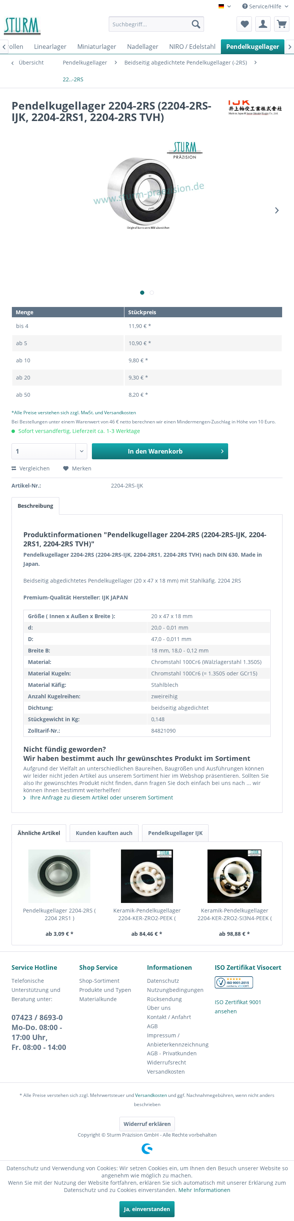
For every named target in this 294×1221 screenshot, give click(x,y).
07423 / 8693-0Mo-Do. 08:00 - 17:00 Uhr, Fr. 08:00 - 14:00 (38, 1032)
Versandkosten (166, 1071)
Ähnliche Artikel (39, 833)
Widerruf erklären (147, 1123)
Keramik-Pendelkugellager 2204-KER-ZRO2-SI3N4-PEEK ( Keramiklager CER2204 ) (235, 914)
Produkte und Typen (105, 989)
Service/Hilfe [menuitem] (265, 6)
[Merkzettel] (244, 24)
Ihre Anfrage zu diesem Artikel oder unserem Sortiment (101, 797)
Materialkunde (98, 999)
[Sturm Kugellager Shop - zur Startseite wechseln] (22, 26)
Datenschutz (163, 980)
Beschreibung (35, 505)
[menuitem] (156, 24)
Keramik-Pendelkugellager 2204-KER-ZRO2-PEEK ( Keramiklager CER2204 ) (147, 914)
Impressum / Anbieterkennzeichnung (178, 1040)
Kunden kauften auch (104, 833)
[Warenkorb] (281, 24)
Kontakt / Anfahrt (169, 1017)
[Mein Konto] (263, 24)
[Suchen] (196, 24)
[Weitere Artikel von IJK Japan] (255, 113)
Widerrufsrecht (166, 1062)
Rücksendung (164, 999)
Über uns (159, 1007)
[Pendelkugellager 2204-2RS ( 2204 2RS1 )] (60, 876)
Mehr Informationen (204, 1190)
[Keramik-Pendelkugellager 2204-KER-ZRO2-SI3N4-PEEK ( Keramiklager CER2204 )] (234, 876)
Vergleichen (34, 468)
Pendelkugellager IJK (175, 833)
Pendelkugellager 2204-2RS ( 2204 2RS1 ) (59, 914)
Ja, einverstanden (147, 1209)
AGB (152, 1026)
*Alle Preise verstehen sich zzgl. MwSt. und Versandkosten (73, 412)
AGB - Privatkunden (172, 1053)
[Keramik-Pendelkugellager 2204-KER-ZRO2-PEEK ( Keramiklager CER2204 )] (147, 876)
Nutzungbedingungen (175, 989)
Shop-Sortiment (99, 980)
